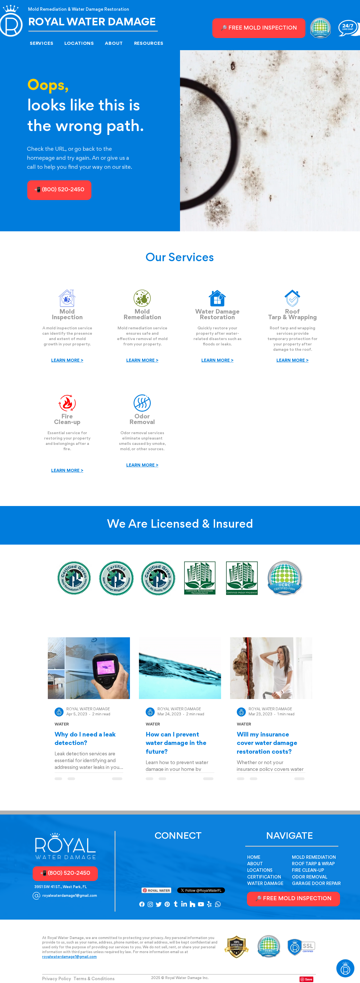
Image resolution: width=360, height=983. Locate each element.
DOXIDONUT (180, 981)
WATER (62, 724)
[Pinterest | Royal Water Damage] (167, 904)
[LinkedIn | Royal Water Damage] (184, 904)
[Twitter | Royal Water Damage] (158, 904)
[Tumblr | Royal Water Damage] (175, 904)
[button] (45, 43)
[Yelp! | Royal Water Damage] (209, 904)
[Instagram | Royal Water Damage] (150, 904)
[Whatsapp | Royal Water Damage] (217, 904)
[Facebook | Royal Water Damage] (141, 904)
